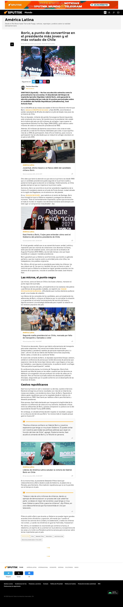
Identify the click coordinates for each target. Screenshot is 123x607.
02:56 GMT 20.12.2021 (27, 44)
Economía (53, 567)
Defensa (60, 567)
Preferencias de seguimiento (12, 586)
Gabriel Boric (49, 536)
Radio (76, 567)
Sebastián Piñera (40, 536)
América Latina (28, 165)
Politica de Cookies (70, 584)
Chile (32, 536)
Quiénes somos (8, 584)
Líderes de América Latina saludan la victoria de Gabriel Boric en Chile (47, 471)
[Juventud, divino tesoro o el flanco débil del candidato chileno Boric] (48, 151)
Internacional (43, 567)
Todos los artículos (30, 88)
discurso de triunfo (33, 195)
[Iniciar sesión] (109, 12)
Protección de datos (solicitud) (87, 584)
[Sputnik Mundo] (14, 15)
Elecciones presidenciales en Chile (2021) (32, 539)
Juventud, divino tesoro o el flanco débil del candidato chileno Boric (47, 169)
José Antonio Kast (58, 536)
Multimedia (69, 567)
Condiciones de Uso (21, 584)
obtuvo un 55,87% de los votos (37, 110)
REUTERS (24, 78)
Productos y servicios (35, 584)
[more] (72, 174)
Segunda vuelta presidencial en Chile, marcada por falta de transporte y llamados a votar (47, 336)
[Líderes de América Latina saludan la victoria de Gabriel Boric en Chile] (48, 453)
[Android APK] (113, 593)
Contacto (45, 584)
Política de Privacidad (56, 584)
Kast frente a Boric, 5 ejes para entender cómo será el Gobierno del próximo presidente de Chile (47, 235)
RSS (99, 584)
